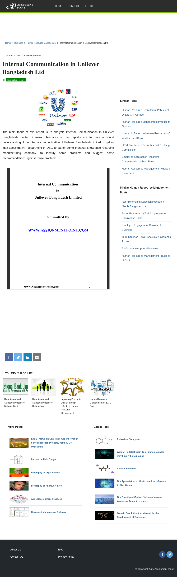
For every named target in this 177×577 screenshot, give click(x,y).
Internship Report (16, 80)
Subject (74, 6)
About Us (15, 549)
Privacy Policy (66, 556)
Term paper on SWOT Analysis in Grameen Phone (146, 239)
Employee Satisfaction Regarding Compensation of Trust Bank (140, 159)
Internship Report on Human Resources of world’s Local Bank (146, 135)
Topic (89, 6)
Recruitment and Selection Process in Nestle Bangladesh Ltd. (143, 204)
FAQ (60, 549)
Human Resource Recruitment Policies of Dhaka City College (145, 112)
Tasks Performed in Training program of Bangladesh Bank (144, 215)
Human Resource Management (23, 55)
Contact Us (16, 556)
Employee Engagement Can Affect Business (141, 227)
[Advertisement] (88, 26)
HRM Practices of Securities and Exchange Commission (146, 147)
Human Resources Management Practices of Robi (146, 258)
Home (59, 6)
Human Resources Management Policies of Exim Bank (146, 171)
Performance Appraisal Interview (140, 248)
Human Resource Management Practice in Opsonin (146, 124)
